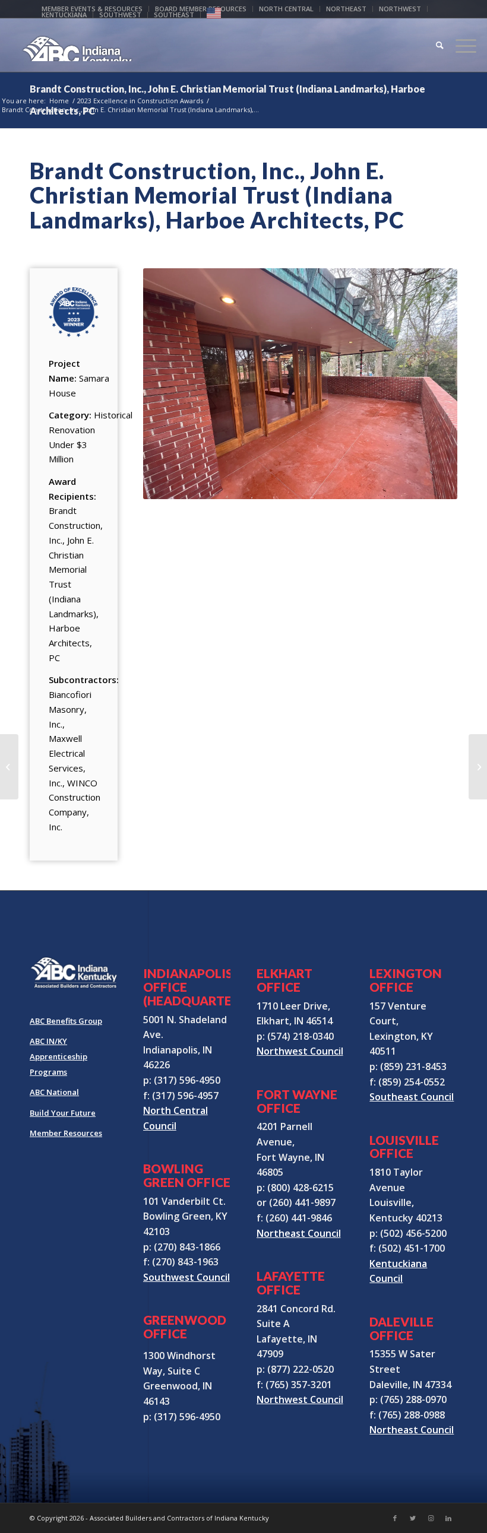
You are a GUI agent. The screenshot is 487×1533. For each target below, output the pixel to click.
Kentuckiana (64, 14)
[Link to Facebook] (395, 1518)
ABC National (54, 1092)
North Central (286, 8)
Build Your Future (63, 1112)
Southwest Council (186, 1277)
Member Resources (66, 1133)
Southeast (174, 14)
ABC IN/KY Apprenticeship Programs (58, 1056)
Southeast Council (411, 1096)
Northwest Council (300, 1051)
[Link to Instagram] (430, 1518)
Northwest (400, 8)
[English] (214, 15)
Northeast (346, 8)
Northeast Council (299, 1233)
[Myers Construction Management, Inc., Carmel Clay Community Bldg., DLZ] (9, 766)
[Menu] (460, 45)
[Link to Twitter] (413, 1518)
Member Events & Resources (92, 8)
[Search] (434, 45)
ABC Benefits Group (66, 1020)
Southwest (120, 14)
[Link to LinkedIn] (448, 1518)
